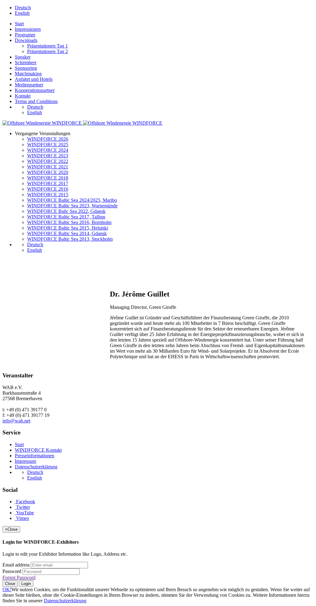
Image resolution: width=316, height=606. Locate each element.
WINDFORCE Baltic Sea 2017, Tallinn (66, 216)
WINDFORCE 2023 (47, 155)
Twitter (22, 507)
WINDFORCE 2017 (47, 183)
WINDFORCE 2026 (47, 139)
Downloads (26, 40)
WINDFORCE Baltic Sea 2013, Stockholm (70, 239)
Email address (16, 564)
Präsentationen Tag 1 (47, 45)
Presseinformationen (34, 455)
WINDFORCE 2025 (47, 144)
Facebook (25, 501)
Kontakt (23, 95)
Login (26, 583)
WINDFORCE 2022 (47, 161)
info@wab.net (16, 420)
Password (11, 571)
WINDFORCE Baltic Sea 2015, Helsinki (67, 227)
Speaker (23, 57)
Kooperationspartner (35, 90)
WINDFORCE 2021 (47, 166)
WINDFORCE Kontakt (38, 450)
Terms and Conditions (36, 101)
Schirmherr (25, 62)
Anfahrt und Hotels (33, 79)
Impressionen (28, 29)
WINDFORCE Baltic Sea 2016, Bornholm (69, 222)
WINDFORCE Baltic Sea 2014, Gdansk (67, 233)
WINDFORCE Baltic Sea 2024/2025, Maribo (72, 200)
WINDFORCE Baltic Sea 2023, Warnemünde (72, 205)
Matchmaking (28, 73)
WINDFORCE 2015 (47, 194)
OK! (6, 589)
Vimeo (22, 518)
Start (19, 23)
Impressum (25, 461)
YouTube (24, 512)
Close (10, 583)
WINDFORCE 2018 (47, 178)
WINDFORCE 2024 (47, 150)
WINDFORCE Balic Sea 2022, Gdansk (66, 211)
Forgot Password (18, 577)
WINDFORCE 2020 (47, 172)
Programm (25, 34)
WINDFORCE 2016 (47, 189)
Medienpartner (29, 84)
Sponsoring (26, 68)
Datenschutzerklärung (36, 466)
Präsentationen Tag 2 (47, 51)
